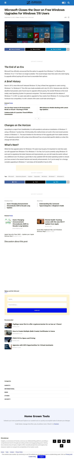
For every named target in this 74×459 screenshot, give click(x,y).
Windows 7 (52, 176)
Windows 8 (60, 176)
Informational (10, 389)
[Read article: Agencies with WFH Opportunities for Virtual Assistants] (8, 346)
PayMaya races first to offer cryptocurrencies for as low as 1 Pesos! (37, 324)
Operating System (21, 176)
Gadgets (7, 385)
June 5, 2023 (16, 340)
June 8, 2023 (49, 226)
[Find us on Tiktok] (61, 445)
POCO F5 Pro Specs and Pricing (24, 338)
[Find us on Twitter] (59, 441)
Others (7, 395)
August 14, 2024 (17, 347)
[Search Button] (68, 2)
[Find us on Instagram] (68, 441)
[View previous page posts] (35, 118)
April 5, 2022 (16, 326)
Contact (12, 452)
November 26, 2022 (17, 333)
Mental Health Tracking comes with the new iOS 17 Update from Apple (55, 222)
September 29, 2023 (10, 17)
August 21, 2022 (17, 236)
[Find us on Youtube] (64, 441)
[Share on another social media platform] (68, 49)
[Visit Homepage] (34, 3)
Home (2, 452)
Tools (7, 452)
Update (30, 176)
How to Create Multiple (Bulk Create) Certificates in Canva (34, 331)
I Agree (41, 456)
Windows (44, 176)
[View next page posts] (38, 118)
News (17, 17)
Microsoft (11, 176)
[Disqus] (37, 266)
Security (7, 399)
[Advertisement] (37, 56)
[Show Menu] (5, 2)
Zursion (56, 424)
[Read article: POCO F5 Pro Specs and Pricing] (8, 339)
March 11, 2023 (50, 231)
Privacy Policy (19, 452)
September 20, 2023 (18, 228)
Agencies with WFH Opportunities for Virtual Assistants (33, 345)
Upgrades (37, 176)
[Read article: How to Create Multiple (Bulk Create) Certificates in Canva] (8, 332)
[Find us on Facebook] (54, 441)
